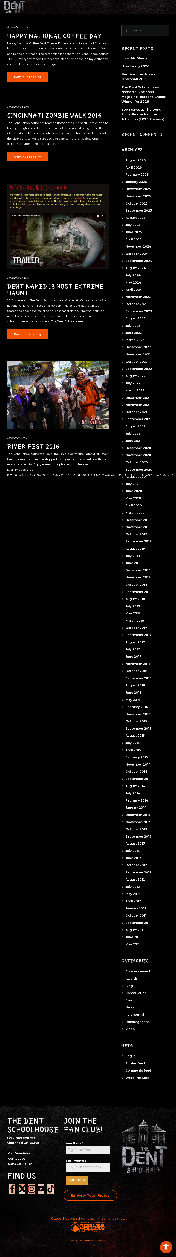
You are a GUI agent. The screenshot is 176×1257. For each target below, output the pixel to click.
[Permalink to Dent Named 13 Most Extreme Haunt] (58, 226)
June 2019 (133, 563)
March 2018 (135, 621)
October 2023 (137, 304)
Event (130, 1000)
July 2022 (133, 383)
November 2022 (138, 354)
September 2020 (139, 470)
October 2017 (136, 628)
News (130, 1007)
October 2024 (137, 254)
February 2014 (137, 800)
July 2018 (133, 606)
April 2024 (134, 290)
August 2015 (135, 735)
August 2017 (135, 642)
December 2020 (138, 448)
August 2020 (136, 477)
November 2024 (138, 246)
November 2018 (138, 577)
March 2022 (135, 390)
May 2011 (133, 944)
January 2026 (136, 182)
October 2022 (137, 362)
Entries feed (135, 1063)
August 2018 (135, 599)
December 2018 (138, 570)
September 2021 (138, 419)
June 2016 (133, 692)
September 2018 (139, 592)
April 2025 (133, 239)
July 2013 (133, 851)
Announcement (138, 971)
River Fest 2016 (33, 446)
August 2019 (135, 549)
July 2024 (133, 275)
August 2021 (135, 426)
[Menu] (169, 7)
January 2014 (136, 807)
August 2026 (136, 160)
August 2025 (135, 218)
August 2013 (135, 843)
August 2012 (135, 879)
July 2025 (133, 225)
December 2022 (138, 347)
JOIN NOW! (77, 1180)
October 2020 (137, 462)
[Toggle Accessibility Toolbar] (166, 1247)
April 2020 (134, 505)
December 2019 (138, 520)
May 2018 (133, 613)
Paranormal (135, 1015)
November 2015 (138, 714)
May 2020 (133, 498)
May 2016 (133, 700)
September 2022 (139, 369)
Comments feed (138, 1070)
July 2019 (133, 556)
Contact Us (17, 1158)
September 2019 (138, 541)
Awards (132, 979)
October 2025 (136, 203)
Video (130, 1029)
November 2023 (138, 297)
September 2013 (138, 836)
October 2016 (136, 671)
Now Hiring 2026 (135, 66)
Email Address (77, 1160)
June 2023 (134, 333)
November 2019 (138, 527)
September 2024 (139, 261)
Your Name (74, 1143)
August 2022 (136, 376)
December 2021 (138, 398)
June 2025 (134, 232)
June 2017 (133, 656)
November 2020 (138, 455)
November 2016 (138, 664)
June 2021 (133, 441)
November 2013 (138, 822)
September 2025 (139, 210)
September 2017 (138, 635)
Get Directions (19, 1153)
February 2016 (137, 707)
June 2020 (134, 491)
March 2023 (135, 340)
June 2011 (133, 937)
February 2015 (137, 757)
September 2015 (138, 728)
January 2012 (136, 908)
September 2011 (138, 923)
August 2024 (136, 268)
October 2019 (136, 534)
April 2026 (134, 167)
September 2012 (138, 872)
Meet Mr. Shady (134, 58)
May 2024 (133, 282)
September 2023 (139, 311)
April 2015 (133, 750)
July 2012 (133, 887)
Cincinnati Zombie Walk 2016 (54, 115)
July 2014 (133, 793)
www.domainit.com (94, 1240)
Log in (131, 1056)
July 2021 (133, 434)
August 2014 (135, 786)
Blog (129, 986)
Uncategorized (137, 1022)
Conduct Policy (20, 1164)
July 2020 (133, 484)
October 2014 (136, 771)
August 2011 (135, 930)
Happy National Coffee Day (54, 36)
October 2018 (136, 585)
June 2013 (133, 858)
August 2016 (135, 685)
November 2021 (138, 405)
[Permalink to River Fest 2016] (58, 395)
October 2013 (136, 829)
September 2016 (138, 678)
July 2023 (133, 326)
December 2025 (138, 189)
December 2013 (138, 815)
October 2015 (136, 721)
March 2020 (135, 513)
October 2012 (136, 865)
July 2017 (133, 649)
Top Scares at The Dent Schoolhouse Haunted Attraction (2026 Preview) (142, 114)
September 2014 (139, 779)
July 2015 (133, 743)
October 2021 (136, 412)
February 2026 (137, 174)
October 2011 (136, 915)
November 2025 (138, 196)
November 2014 (138, 764)
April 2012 (133, 901)
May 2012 (133, 894)
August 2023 (136, 318)
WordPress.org (137, 1078)
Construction (136, 993)
